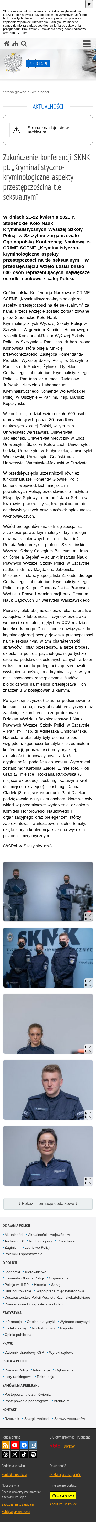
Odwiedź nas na (15, 1445)
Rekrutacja (45, 1376)
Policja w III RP (17, 1285)
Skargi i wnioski (36, 1418)
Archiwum (62, 1401)
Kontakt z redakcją (14, 1474)
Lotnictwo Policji (37, 1247)
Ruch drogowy (40, 1241)
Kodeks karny (16, 1328)
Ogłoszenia (64, 1370)
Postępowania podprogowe (27, 1401)
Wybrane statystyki (75, 1322)
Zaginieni (12, 1247)
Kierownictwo (35, 1272)
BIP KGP (69, 1446)
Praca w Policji (15, 1361)
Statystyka (12, 1312)
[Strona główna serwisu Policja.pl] (7, 43)
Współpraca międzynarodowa (60, 1291)
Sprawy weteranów (69, 1418)
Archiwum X (14, 1241)
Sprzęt (56, 1285)
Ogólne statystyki (41, 1322)
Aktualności (39, 92)
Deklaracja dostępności (65, 1474)
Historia (40, 1285)
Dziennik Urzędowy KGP (24, 1352)
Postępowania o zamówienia (28, 1394)
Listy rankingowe (18, 1376)
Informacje (13, 1322)
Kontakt (10, 1409)
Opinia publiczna (18, 1334)
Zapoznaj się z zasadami (18, 1504)
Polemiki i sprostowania (23, 1254)
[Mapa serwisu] (15, 43)
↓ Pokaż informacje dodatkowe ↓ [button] (48, 1203)
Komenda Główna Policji (24, 1278)
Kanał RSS (6, 1445)
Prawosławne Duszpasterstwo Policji (34, 1304)
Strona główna (14, 92)
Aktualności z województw (49, 1235)
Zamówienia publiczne (21, 1385)
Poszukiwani (67, 1241)
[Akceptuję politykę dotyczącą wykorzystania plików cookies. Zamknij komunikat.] (89, 4)
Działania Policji (16, 1225)
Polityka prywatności (16, 1511)
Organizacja (58, 1278)
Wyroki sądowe (61, 1352)
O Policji (10, 1262)
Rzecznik (12, 1418)
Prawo (8, 1343)
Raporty (66, 1328)
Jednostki (12, 1272)
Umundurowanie (18, 1291)
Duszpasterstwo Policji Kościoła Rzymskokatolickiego (47, 1297)
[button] (87, 44)
